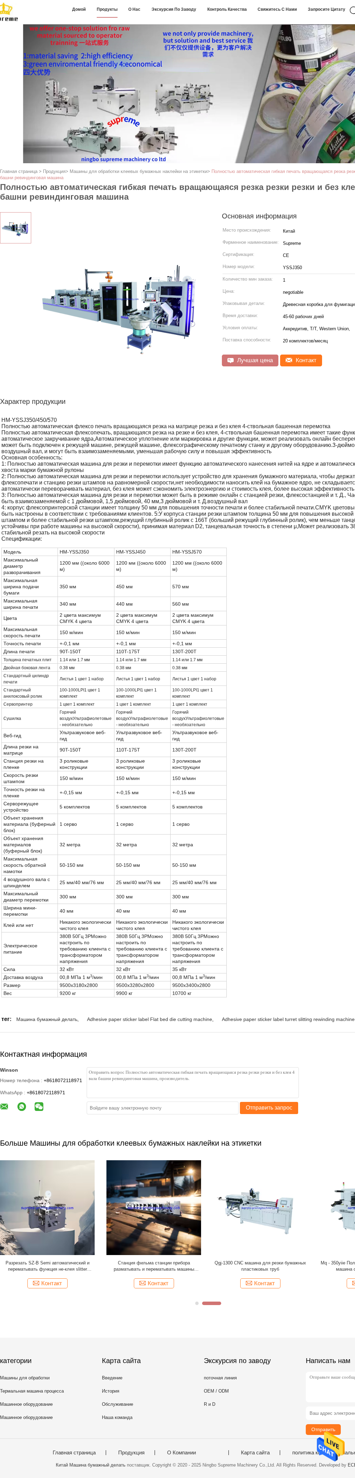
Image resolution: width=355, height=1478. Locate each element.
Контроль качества (227, 9)
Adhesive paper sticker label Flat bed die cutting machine (149, 1019)
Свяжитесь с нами (277, 9)
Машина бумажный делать (46, 1019)
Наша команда (117, 1417)
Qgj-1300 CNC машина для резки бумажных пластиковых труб (260, 1266)
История (110, 1391)
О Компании (181, 1452)
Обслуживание (117, 1404)
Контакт (305, 360)
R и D (209, 1404)
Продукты (107, 9)
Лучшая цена (254, 360)
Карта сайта (255, 1452)
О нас (134, 9)
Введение (112, 1377)
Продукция (131, 1452)
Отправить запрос (269, 1108)
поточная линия (220, 1377)
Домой (79, 9)
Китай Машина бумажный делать (90, 1465)
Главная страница (74, 1452)
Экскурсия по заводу (173, 9)
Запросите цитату (326, 9)
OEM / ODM (216, 1391)
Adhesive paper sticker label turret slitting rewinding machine (288, 1019)
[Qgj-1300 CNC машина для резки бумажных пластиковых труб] (260, 1207)
